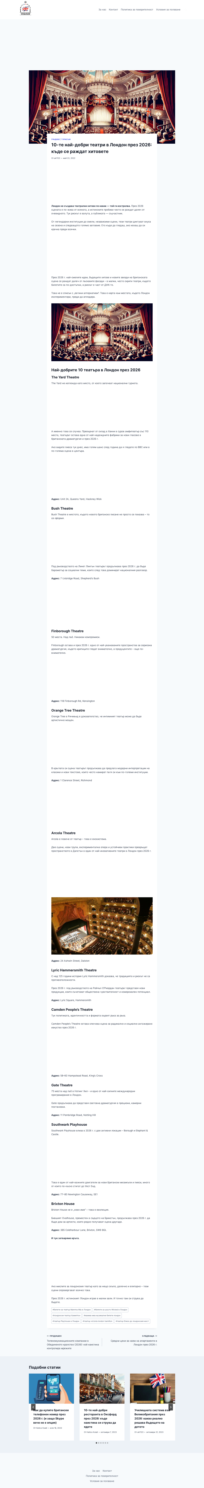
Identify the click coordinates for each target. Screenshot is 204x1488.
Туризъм (65, 139)
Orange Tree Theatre (68, 710)
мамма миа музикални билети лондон (102, 1315)
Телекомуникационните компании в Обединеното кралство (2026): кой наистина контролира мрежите (73, 1342)
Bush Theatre (62, 508)
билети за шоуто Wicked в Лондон (110, 1310)
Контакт (113, 9)
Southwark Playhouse (69, 1125)
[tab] (96, 1443)
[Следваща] (170, 1407)
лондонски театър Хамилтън (66, 1315)
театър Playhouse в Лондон (66, 1321)
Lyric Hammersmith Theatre (74, 970)
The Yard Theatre (65, 377)
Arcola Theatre (63, 833)
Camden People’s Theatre (72, 1010)
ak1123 (57, 158)
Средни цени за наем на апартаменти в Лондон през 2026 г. (134, 1340)
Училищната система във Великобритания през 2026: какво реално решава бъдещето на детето (152, 1418)
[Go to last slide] (33, 1407)
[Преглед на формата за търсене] (185, 9)
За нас (102, 9)
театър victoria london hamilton (97, 1321)
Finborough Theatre (67, 631)
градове (55, 139)
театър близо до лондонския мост (132, 1321)
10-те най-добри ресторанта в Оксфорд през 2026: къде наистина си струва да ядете (100, 1418)
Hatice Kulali (41, 1428)
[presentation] (51, 1389)
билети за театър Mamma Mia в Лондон (72, 1310)
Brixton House (63, 1204)
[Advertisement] (102, 49)
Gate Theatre (61, 1085)
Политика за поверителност (137, 9)
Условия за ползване (168, 9)
